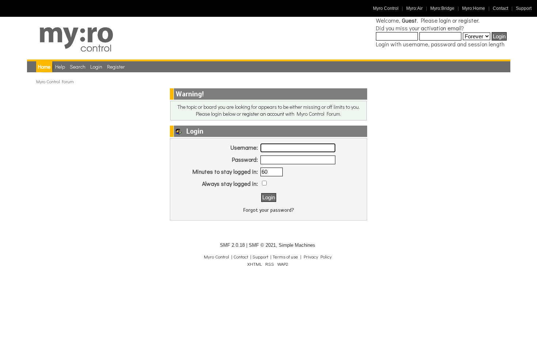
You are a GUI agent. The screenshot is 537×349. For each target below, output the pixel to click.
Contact (500, 8)
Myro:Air (414, 8)
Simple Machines (297, 245)
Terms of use (285, 257)
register (468, 20)
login (445, 20)
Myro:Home (473, 8)
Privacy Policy (318, 257)
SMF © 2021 (262, 245)
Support (524, 8)
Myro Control (386, 8)
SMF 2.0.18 (232, 245)
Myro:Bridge (442, 8)
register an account (263, 113)
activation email (441, 28)
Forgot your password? (268, 210)
